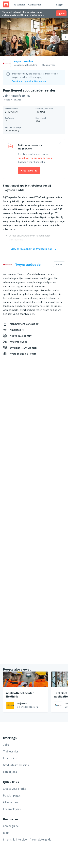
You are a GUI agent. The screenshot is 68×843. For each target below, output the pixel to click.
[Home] (6, 4)
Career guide (11, 826)
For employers (12, 809)
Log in (59, 4)
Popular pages (12, 795)
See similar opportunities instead (29, 81)
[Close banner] (60, 143)
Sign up (61, 13)
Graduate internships (16, 765)
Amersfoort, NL (20, 95)
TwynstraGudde (23, 61)
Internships (10, 758)
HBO (37, 121)
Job (5, 95)
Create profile (29, 170)
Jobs (6, 745)
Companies (34, 4)
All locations (10, 802)
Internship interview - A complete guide (27, 839)
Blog (6, 833)
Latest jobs (10, 772)
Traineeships (10, 751)
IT (6, 121)
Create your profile (14, 789)
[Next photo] (61, 37)
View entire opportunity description (31, 248)
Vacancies (19, 4)
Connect (59, 264)
